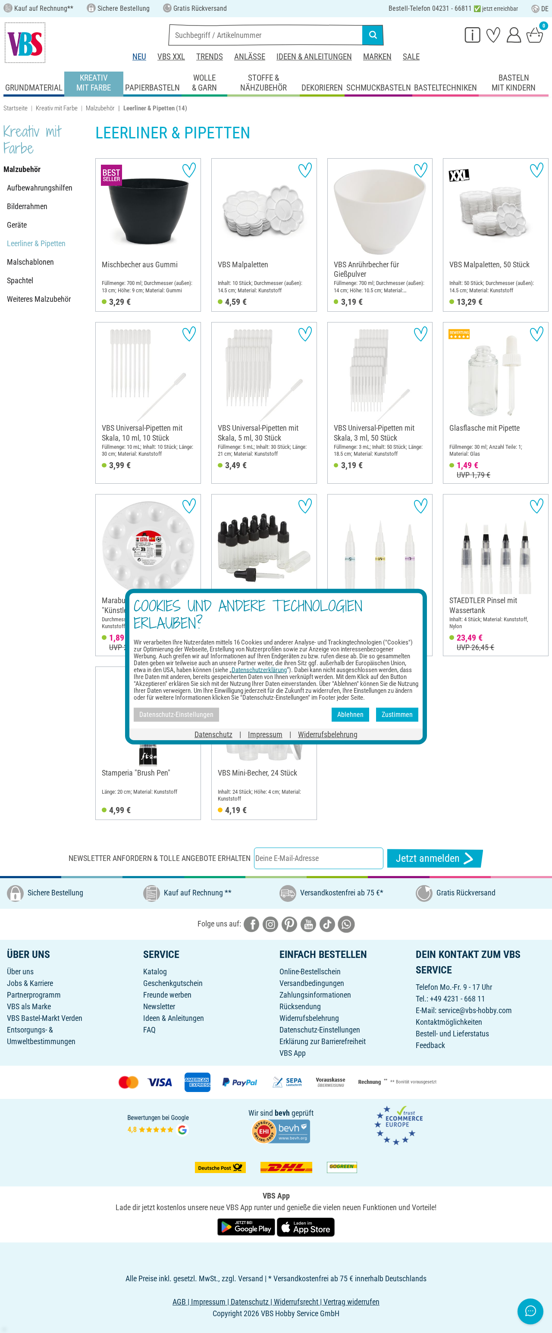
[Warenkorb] (534, 34)
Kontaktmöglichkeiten (449, 1021)
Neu (139, 57)
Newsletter (159, 1006)
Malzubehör (100, 108)
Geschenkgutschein (173, 983)
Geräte (17, 224)
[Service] (472, 34)
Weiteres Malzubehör (39, 299)
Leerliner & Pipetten (36, 243)
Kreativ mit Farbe (57, 108)
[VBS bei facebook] (251, 923)
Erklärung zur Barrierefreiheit (322, 1041)
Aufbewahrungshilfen (39, 187)
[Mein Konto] (514, 34)
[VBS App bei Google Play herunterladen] (247, 1226)
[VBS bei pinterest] (289, 923)
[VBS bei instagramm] (270, 923)
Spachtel (20, 280)
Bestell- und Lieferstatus (452, 1033)
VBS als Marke (29, 1006)
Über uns (20, 971)
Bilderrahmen (27, 206)
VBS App (292, 1053)
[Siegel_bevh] (280, 1130)
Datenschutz (213, 733)
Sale (411, 57)
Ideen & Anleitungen (314, 57)
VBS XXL (171, 57)
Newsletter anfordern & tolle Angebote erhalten (160, 858)
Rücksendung (300, 1006)
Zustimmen (397, 714)
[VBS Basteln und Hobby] (25, 42)
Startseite (15, 108)
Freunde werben (167, 994)
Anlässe (249, 57)
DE (545, 9)
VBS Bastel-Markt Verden (44, 1018)
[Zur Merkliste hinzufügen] (189, 170)
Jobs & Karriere (30, 983)
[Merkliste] (493, 34)
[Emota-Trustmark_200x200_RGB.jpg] (398, 1124)
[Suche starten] (373, 35)
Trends (209, 57)
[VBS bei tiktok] (327, 923)
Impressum (265, 733)
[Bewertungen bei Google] (158, 1124)
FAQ (149, 1029)
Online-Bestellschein (310, 971)
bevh (282, 1112)
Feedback (430, 1045)
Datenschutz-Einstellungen (319, 1029)
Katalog (155, 971)
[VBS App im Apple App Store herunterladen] (306, 1226)
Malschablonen (30, 261)
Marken (377, 57)
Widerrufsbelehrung (309, 1018)
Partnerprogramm (34, 994)
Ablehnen (350, 714)
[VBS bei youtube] (308, 923)
